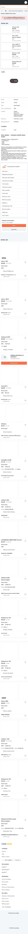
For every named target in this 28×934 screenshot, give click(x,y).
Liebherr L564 (5, 500)
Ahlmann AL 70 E (6, 617)
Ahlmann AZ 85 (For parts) (8, 819)
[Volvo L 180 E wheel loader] (14, 288)
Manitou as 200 (16, 53)
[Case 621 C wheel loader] (14, 375)
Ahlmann (3, 424)
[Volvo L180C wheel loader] (14, 690)
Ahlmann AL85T (5, 337)
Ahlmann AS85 (5, 577)
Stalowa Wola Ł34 (16, 61)
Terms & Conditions (6, 879)
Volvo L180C (4, 701)
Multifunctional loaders (7, 174)
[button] (26, 2)
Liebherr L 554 (5, 739)
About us (4, 851)
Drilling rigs (4, 212)
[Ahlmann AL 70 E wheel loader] (14, 607)
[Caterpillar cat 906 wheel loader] (14, 449)
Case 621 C (4, 386)
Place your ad (14, 363)
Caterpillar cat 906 (6, 460)
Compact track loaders (7, 180)
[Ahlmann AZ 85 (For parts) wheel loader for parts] (14, 808)
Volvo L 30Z (4, 261)
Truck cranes (5, 215)
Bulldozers (4, 202)
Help (3, 854)
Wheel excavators (6, 199)
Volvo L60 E (15, 35)
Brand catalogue (6, 889)
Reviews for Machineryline (8, 887)
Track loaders (5, 184)
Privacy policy (5, 881)
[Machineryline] (6, 11)
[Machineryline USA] (10, 2)
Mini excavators (6, 190)
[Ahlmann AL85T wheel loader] (14, 326)
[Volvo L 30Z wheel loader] (14, 251)
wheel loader (17, 105)
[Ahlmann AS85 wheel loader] (14, 567)
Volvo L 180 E (5, 299)
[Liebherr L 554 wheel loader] (14, 728)
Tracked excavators (7, 187)
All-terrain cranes (6, 196)
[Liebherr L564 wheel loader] (14, 489)
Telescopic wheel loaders (8, 177)
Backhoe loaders (6, 209)
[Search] (25, 7)
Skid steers (5, 171)
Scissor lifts (5, 193)
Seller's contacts (5, 856)
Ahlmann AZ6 (15, 27)
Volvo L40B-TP (16, 44)
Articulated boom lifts (7, 206)
